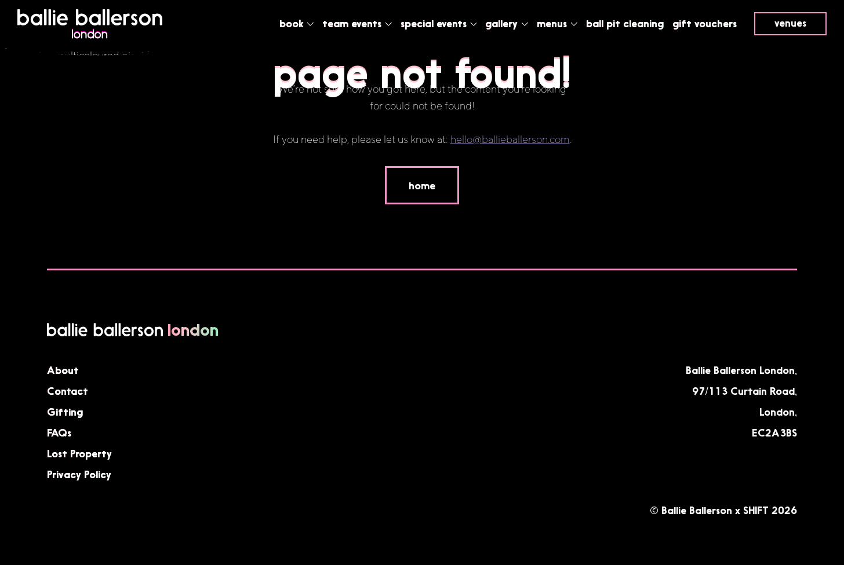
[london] (89, 36)
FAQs (59, 432)
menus (553, 23)
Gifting (65, 411)
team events (353, 23)
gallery (503, 23)
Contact (67, 390)
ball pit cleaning (625, 23)
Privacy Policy (79, 474)
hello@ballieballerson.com (510, 139)
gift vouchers (704, 23)
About (63, 370)
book (292, 23)
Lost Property (79, 453)
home (422, 185)
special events (435, 23)
